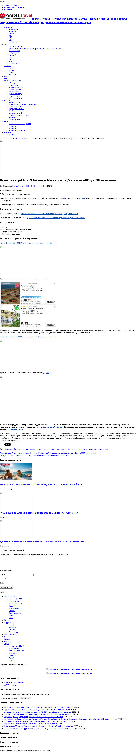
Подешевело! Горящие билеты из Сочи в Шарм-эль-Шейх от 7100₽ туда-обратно (38, 726)
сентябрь (89, 449)
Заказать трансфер (15, 91)
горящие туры (35, 449)
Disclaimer (12, 134)
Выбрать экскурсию (15, 96)
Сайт (2, 583)
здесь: (46, 279)
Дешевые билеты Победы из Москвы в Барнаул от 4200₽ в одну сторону (35, 721)
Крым (56, 449)
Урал (10, 36)
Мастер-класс (10, 634)
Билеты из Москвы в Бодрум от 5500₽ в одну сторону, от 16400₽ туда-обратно (41, 484)
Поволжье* (12, 55)
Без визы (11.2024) (14, 102)
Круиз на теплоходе (15, 94)
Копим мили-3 (13, 128)
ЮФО (10, 38)
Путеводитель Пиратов (14, 7)
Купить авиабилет (14, 85)
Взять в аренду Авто (15, 98)
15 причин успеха (14, 119)
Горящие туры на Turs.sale (17, 46)
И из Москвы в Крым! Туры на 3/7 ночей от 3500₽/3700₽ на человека (34, 455)
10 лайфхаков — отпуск (16, 111)
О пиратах (7, 132)
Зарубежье (7, 66)
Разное (7, 639)
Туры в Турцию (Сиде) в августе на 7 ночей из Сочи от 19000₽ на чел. (33, 716)
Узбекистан (12, 74)
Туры (5, 44)
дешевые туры (48, 449)
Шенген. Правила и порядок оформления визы (23, 104)
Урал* (10, 57)
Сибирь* (11, 61)
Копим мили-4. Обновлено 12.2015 (19, 130)
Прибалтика (14, 608)
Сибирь (11, 40)
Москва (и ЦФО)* (14, 51)
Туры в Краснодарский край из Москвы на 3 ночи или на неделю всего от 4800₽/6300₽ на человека (48, 453)
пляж (82, 449)
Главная (3, 138)
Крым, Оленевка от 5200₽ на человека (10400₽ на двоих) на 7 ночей (56, 218)
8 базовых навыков (15, 106)
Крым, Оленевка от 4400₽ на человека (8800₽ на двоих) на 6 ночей (49, 213)
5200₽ (83, 198)
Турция (11, 68)
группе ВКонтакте (15, 429)
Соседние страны (16, 613)
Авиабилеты (8, 27)
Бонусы (6, 79)
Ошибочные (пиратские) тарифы (19, 115)
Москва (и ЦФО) (14, 29)
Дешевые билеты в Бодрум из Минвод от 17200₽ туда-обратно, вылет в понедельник (41, 728)
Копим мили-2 (13, 126)
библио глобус (11, 449)
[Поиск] (1, 1)
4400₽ (64, 198)
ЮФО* (11, 59)
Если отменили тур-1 (15, 113)
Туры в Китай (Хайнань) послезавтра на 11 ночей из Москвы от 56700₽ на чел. (37, 714)
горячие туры (23, 449)
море (62, 449)
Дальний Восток (14, 42)
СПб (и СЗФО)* (14, 53)
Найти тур (12, 83)
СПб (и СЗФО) (13, 31)
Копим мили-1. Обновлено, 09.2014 (20, 124)
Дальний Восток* (14, 64)
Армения (11, 70)
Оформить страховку (15, 89)
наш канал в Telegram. (53, 427)
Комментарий (6, 570)
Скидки (7, 641)
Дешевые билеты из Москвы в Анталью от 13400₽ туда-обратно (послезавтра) (42, 541)
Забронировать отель (16, 87)
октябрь (67, 449)
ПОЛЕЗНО (7, 100)
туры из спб (103, 449)
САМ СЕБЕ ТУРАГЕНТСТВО (12, 81)
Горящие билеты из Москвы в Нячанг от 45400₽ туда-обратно (30, 724)
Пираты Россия (10, 9)
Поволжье (12, 33)
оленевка (76, 449)
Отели (6, 76)
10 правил (12, 117)
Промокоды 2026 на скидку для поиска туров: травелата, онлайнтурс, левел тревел (35, 48)
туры (95, 449)
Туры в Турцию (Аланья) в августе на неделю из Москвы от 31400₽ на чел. (39, 513)
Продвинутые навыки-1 (16, 109)
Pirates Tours (18, 186)
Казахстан (12, 72)
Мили (6, 122)
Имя (2, 574)
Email (2, 579)
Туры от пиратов (11, 5)
